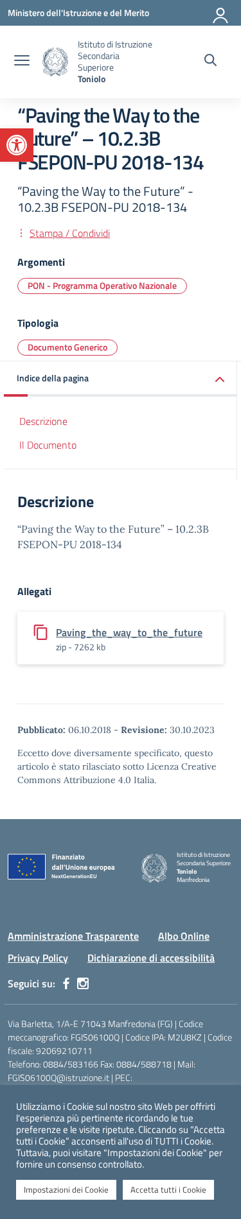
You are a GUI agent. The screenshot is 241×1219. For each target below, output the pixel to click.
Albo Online (184, 936)
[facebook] (66, 983)
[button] (16, 145)
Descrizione (43, 421)
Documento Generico (67, 347)
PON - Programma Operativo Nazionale (102, 285)
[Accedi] (221, 13)
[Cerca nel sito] (210, 61)
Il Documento (47, 445)
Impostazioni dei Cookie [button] (66, 1189)
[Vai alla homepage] (55, 62)
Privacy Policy (38, 957)
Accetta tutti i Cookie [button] (168, 1189)
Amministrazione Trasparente (73, 936)
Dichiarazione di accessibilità (151, 957)
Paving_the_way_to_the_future (129, 632)
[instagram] (83, 983)
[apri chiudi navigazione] (22, 61)
